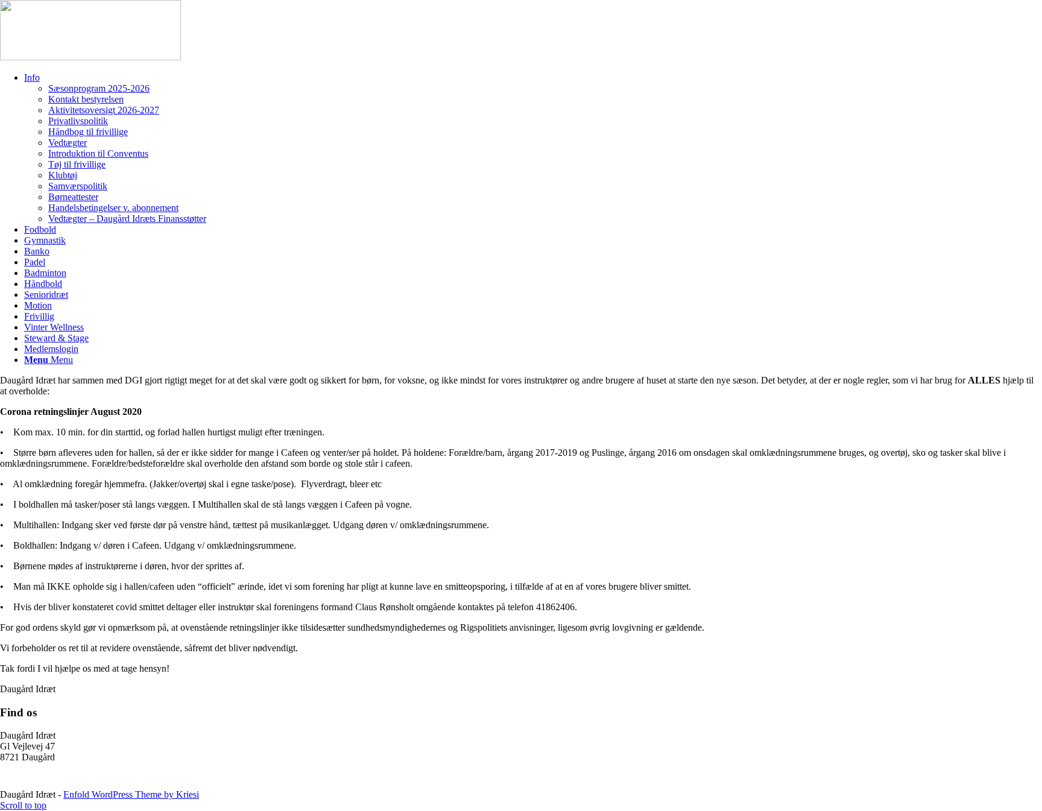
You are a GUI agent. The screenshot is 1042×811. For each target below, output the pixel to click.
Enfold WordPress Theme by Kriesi (131, 794)
